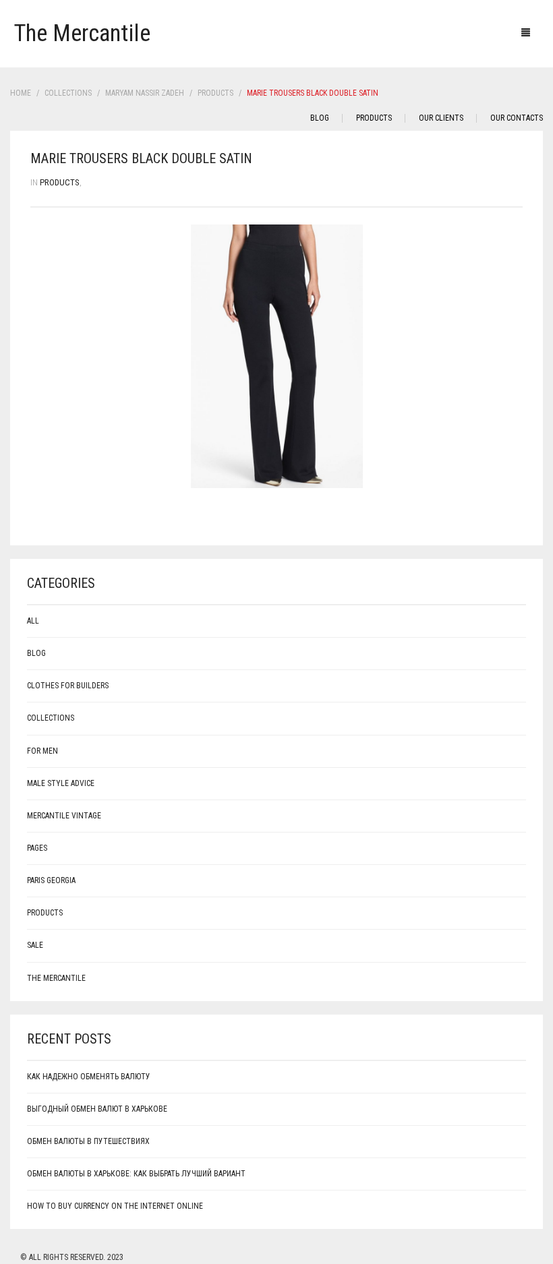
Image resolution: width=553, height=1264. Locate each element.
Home (20, 93)
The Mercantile (81, 33)
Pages (37, 848)
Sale (35, 945)
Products (215, 93)
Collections (68, 93)
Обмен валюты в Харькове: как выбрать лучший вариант (136, 1173)
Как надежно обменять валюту (88, 1076)
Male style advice (60, 783)
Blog (319, 118)
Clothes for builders (68, 685)
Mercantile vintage (64, 815)
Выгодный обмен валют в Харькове (97, 1109)
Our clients (441, 118)
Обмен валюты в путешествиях (88, 1141)
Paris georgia (51, 880)
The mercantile (56, 978)
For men (42, 751)
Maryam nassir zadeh (144, 93)
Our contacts (516, 118)
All (33, 621)
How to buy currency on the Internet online (115, 1206)
